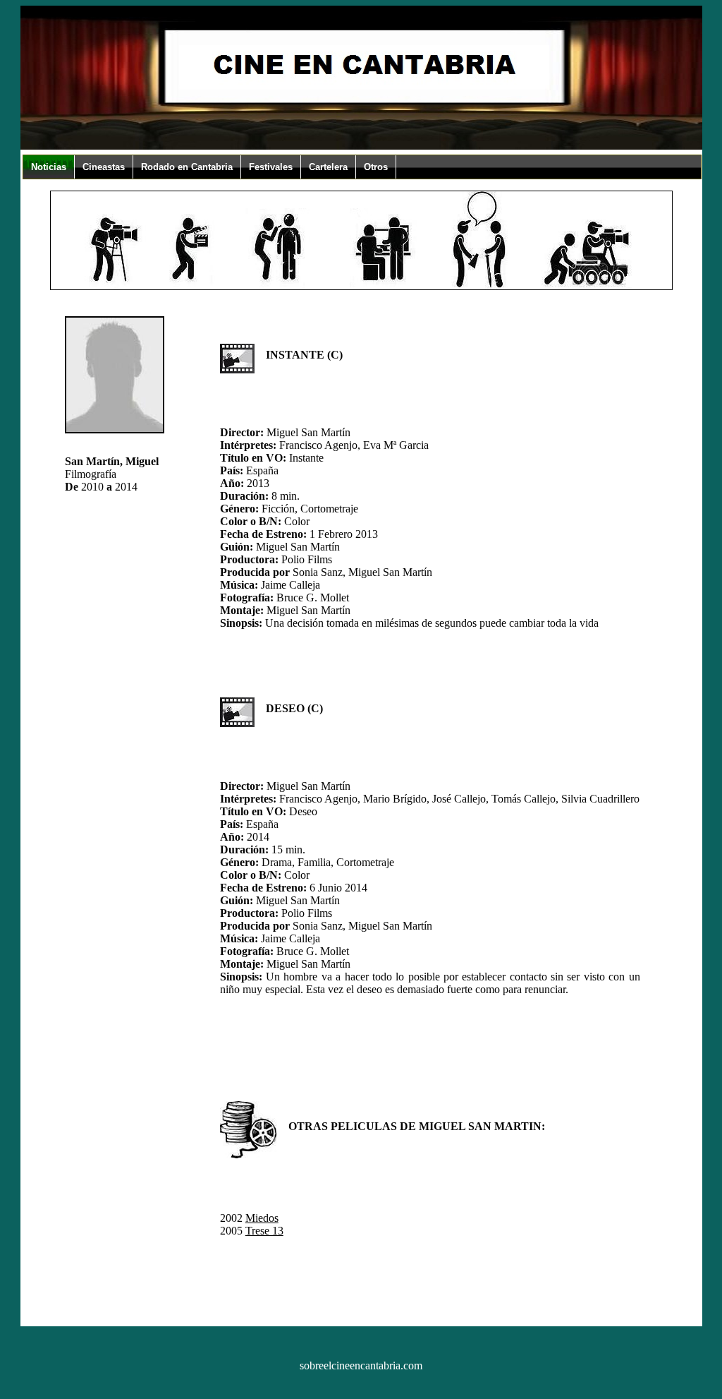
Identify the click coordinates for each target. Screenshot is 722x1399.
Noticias (48, 167)
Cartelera (328, 167)
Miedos (262, 1218)
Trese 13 (264, 1231)
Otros (376, 167)
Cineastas (103, 167)
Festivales (271, 167)
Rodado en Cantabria (187, 167)
